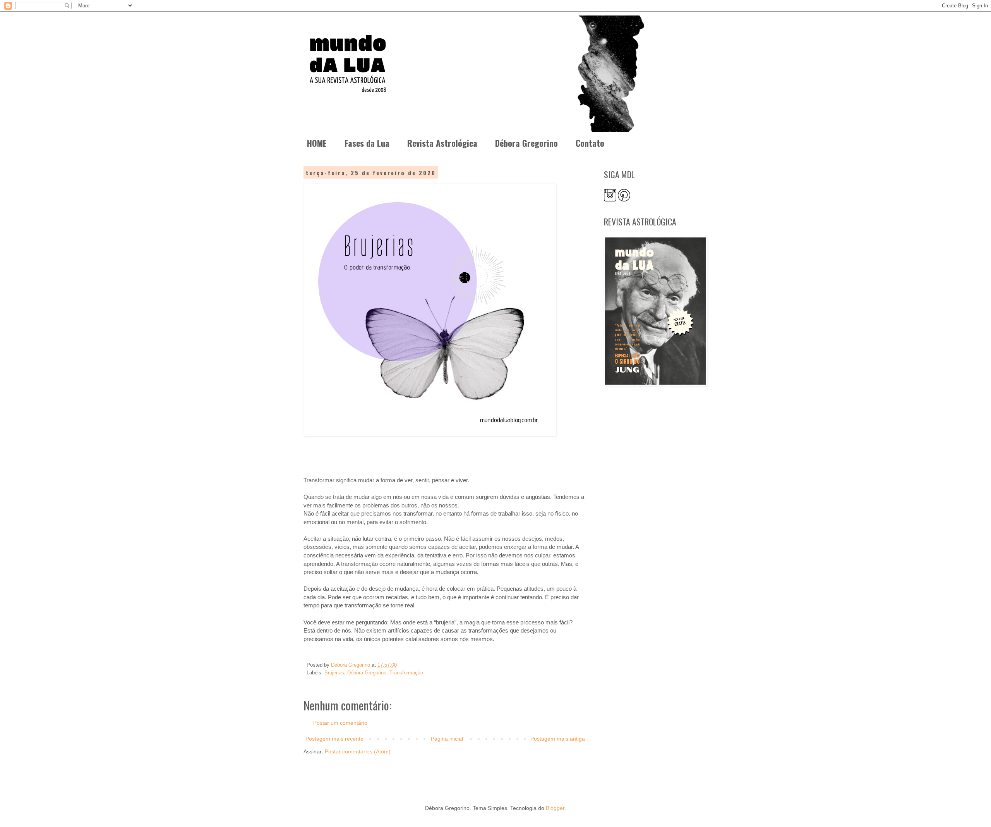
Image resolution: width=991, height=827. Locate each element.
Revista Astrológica (442, 143)
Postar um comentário (340, 723)
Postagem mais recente (334, 739)
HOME (317, 143)
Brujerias (334, 673)
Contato (590, 143)
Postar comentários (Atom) (358, 751)
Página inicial (447, 739)
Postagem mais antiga (557, 739)
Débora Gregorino (526, 143)
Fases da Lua (367, 143)
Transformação (406, 673)
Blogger (555, 808)
